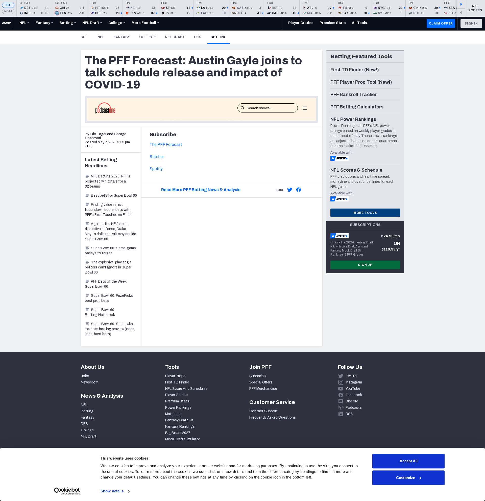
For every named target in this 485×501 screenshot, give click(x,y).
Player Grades (176, 395)
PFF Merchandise (263, 389)
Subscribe (257, 376)
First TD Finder (177, 382)
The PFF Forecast (166, 144)
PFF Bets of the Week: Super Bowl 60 (106, 284)
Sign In (471, 23)
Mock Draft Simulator (182, 439)
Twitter (351, 376)
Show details (112, 491)
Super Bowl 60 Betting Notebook (100, 312)
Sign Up (365, 265)
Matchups (173, 414)
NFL (8, 5)
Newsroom (89, 382)
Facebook (354, 395)
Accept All (409, 461)
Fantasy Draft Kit (179, 420)
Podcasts (354, 407)
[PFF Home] (6, 23)
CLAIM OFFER (441, 23)
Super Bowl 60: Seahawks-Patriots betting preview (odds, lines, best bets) (110, 329)
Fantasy (121, 37)
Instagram (354, 382)
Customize (405, 477)
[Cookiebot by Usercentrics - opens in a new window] (67, 491)
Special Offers (260, 382)
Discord (352, 401)
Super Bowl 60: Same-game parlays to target (110, 250)
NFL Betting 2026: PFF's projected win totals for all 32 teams (107, 181)
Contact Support (263, 411)
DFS (197, 37)
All (85, 37)
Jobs (85, 376)
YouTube (353, 389)
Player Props (175, 376)
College (147, 37)
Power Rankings (178, 407)
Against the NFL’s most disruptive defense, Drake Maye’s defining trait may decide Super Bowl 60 (110, 231)
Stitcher (157, 156)
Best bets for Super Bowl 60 (114, 195)
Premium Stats (177, 401)
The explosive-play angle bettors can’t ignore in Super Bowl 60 (108, 267)
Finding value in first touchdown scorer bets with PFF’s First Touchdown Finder (109, 210)
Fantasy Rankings (180, 426)
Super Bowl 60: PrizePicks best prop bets (109, 298)
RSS (349, 414)
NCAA (8, 11)
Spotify (156, 169)
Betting (220, 37)
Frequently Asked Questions (272, 417)
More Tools (365, 213)
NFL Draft (175, 37)
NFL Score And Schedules (186, 389)
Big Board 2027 (177, 433)
